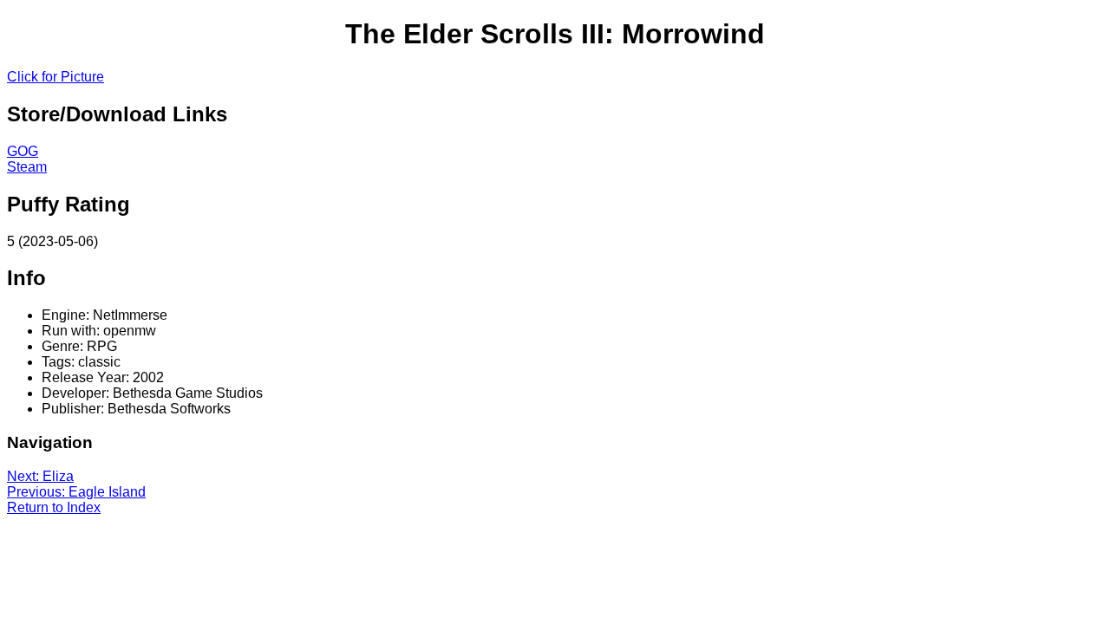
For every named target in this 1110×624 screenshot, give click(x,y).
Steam (27, 166)
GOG (22, 151)
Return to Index (54, 507)
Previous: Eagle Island (76, 491)
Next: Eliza (40, 476)
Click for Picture (55, 76)
